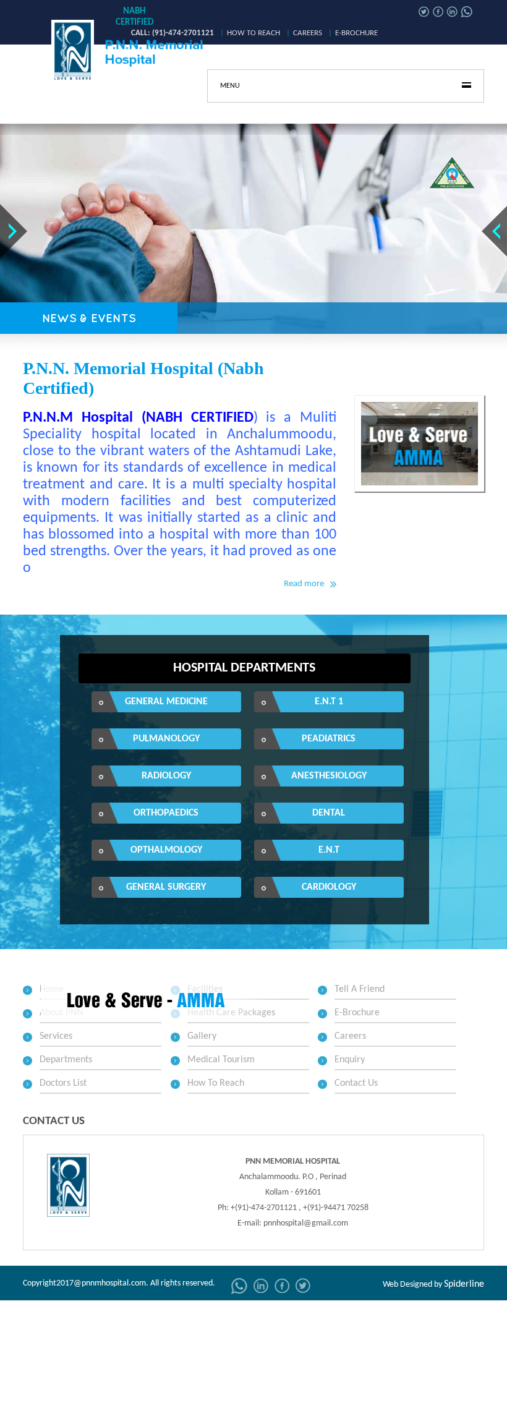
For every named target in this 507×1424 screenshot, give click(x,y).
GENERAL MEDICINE (166, 702)
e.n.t (328, 850)
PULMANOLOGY (166, 739)
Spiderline (464, 1284)
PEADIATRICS (329, 739)
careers (307, 33)
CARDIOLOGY (329, 887)
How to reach (253, 33)
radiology (166, 776)
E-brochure (356, 33)
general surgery (166, 887)
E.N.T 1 (329, 702)
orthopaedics (166, 813)
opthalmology (166, 850)
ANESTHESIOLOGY (329, 776)
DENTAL (328, 813)
